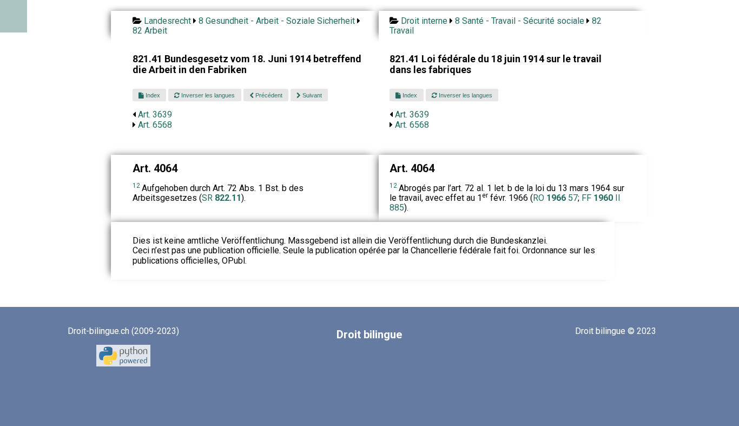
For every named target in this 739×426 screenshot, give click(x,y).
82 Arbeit (150, 30)
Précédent (268, 95)
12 (136, 185)
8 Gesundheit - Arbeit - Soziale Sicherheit (277, 21)
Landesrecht (167, 21)
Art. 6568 (155, 125)
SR (221, 198)
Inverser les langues (207, 95)
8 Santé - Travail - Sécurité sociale (519, 21)
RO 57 (555, 198)
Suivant (311, 95)
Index (152, 95)
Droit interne (424, 21)
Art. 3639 (155, 114)
